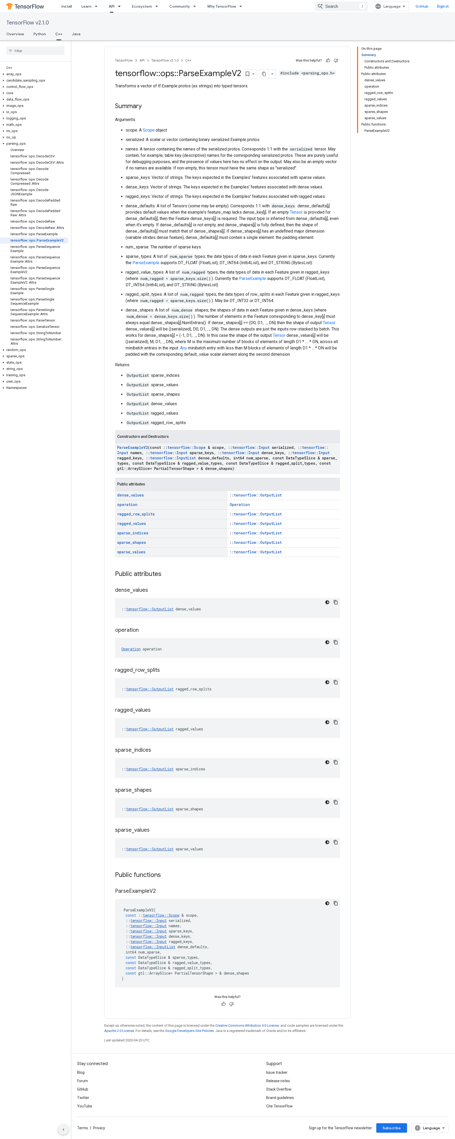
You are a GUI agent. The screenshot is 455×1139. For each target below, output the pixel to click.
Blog (81, 1072)
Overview (15, 34)
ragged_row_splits (136, 513)
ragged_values (131, 523)
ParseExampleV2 (132, 447)
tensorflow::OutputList (258, 495)
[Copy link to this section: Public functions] (166, 875)
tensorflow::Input (251, 447)
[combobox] (341, 6)
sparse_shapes (131, 542)
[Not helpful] (336, 60)
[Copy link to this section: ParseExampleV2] (161, 891)
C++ (58, 34)
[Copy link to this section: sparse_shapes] (157, 790)
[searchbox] (35, 51)
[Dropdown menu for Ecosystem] (158, 6)
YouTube (84, 1106)
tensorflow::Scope (186, 447)
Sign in (443, 6)
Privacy (99, 1128)
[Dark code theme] (327, 602)
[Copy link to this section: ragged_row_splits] (165, 670)
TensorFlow (124, 60)
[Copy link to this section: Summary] (147, 106)
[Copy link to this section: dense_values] (153, 590)
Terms (82, 1128)
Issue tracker (277, 1072)
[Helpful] (328, 60)
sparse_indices (132, 532)
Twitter (83, 1098)
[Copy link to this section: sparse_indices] (156, 750)
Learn (86, 6)
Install (66, 6)
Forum (82, 1081)
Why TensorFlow (221, 6)
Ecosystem (142, 6)
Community (179, 6)
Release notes (278, 1081)
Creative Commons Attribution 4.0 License (247, 1025)
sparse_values (131, 551)
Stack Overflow (278, 1089)
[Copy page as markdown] (264, 73)
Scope (149, 130)
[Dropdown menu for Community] (196, 6)
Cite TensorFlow (279, 1106)
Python (39, 34)
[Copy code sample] (336, 602)
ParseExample (145, 262)
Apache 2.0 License (119, 1031)
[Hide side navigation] (63, 1129)
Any (183, 347)
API (112, 6)
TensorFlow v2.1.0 (27, 22)
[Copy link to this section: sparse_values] (155, 830)
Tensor (296, 212)
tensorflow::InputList (173, 457)
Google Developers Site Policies (189, 1031)
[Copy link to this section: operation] (144, 630)
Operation (240, 504)
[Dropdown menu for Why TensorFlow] (242, 6)
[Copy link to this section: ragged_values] (156, 710)
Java (76, 34)
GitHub (422, 6)
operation (127, 504)
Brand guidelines (280, 1098)
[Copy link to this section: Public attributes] (166, 574)
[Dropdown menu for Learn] (97, 6)
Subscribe (392, 1128)
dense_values (130, 495)
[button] (34, 74)
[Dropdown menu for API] (121, 6)
